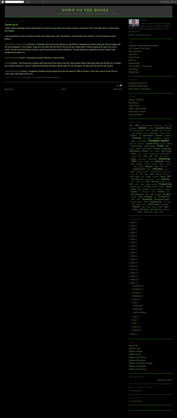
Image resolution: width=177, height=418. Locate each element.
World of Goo (148, 212)
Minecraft (166, 174)
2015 (133, 256)
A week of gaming (139, 312)
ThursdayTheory (164, 197)
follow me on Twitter (164, 380)
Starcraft (133, 197)
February (136, 330)
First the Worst (165, 153)
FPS (161, 156)
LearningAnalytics (155, 171)
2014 (133, 259)
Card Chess (133, 54)
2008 (133, 280)
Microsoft (159, 174)
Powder (7, 63)
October (136, 293)
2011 (133, 270)
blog (133, 133)
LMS (141, 174)
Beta (161, 130)
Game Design (152, 159)
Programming (165, 184)
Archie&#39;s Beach (163, 128)
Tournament (147, 199)
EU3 (151, 151)
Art (130, 130)
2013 (133, 263)
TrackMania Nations (136, 202)
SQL (152, 194)
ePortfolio (144, 151)
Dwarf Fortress (147, 148)
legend (165, 171)
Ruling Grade (133, 72)
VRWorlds (136, 207)
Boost (145, 133)
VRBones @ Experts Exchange (140, 363)
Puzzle (155, 186)
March (135, 327)
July (134, 303)
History (162, 164)
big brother (168, 130)
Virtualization (165, 204)
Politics (142, 184)
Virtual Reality (153, 204)
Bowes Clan (133, 346)
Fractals (166, 156)
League (132, 171)
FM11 (156, 156)
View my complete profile (140, 35)
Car (140, 135)
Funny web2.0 (142, 159)
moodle (148, 176)
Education (157, 149)
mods (142, 176)
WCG (166, 207)
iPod (161, 166)
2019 (133, 243)
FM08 (145, 156)
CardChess (159, 135)
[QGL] (131, 125)
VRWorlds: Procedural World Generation (144, 46)
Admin (166, 125)
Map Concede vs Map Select (139, 89)
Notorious (132, 60)
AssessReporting (138, 130)
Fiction (139, 153)
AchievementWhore (146, 125)
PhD (147, 182)
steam (140, 197)
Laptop (166, 169)
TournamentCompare (161, 199)
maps (146, 174)
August (136, 299)
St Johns (158, 194)
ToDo (133, 199)
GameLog (56, 77)
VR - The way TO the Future (139, 48)
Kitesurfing (157, 169)
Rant (138, 189)
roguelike (134, 192)
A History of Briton (135, 115)
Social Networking (136, 194)
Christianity (136, 138)
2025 (133, 226)
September (137, 296)
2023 (133, 233)
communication (142, 141)
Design (160, 146)
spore (147, 194)
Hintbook (147, 164)
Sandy (154, 192)
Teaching (148, 197)
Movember (156, 176)
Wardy (148, 207)
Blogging (139, 133)
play (168, 181)
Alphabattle (132, 128)
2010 (133, 273)
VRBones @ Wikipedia (137, 366)
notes (158, 179)
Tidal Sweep (133, 69)
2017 (133, 249)
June (135, 317)
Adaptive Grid (158, 125)
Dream (132, 148)
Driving (138, 148)
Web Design (144, 209)
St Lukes (166, 194)
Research (160, 189)
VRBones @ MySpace (137, 360)
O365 (132, 181)
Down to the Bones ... (88, 10)
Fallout (133, 154)
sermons (161, 192)
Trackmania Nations (12, 71)
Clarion (149, 138)
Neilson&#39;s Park (137, 179)
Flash (139, 156)
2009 (133, 276)
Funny (133, 159)
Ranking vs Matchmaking (138, 86)
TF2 (155, 197)
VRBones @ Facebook (137, 357)
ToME (138, 199)
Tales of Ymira (134, 106)
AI (170, 125)
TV (164, 202)
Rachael (161, 186)
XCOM (161, 212)
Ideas (135, 166)
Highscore (139, 164)
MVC (169, 176)
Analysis (142, 128)
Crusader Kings (152, 143)
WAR (143, 207)
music (163, 176)
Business (162, 133)
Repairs (153, 189)
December (137, 286)
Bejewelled (155, 130)
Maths (152, 174)
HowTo (168, 164)
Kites (149, 169)
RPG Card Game (135, 51)
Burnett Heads (153, 133)
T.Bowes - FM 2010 (136, 100)
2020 (133, 239)
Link (137, 174)
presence (154, 184)
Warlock (154, 207)
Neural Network (149, 179)
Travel (146, 202)
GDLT (134, 161)
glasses (140, 161)
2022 (133, 236)
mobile (137, 176)
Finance (145, 153)
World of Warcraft (11, 58)
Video (144, 204)
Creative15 (141, 143)
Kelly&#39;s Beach (139, 169)
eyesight (157, 151)
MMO (131, 176)
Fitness (134, 156)
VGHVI (138, 204)
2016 (133, 253)
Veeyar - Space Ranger (137, 109)
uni (133, 204)
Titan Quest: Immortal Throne (16, 44)
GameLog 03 (137, 306)
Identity (141, 166)
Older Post (118, 89)
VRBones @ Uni (135, 354)
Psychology (147, 186)
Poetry (136, 184)
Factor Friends (134, 57)
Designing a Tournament (138, 83)
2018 (133, 246)
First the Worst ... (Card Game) (140, 66)
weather (135, 209)
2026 (133, 222)
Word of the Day (156, 209)
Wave (160, 207)
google (147, 161)
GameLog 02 (11, 24)
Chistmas (168, 135)
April (135, 323)
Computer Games (44, 77)
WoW (155, 212)
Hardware (159, 161)
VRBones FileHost (136, 351)
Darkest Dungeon (149, 146)
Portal (148, 184)
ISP (166, 166)
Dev (167, 146)
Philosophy (155, 182)
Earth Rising (133, 103)
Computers (132, 143)
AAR (137, 125)
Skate (168, 192)
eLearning (166, 148)
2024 (133, 229)
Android (150, 128)
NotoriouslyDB (134, 63)
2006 (133, 334)
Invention (149, 166)
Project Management (135, 186)
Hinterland (155, 164)
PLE (131, 184)
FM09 (150, 156)
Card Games (148, 135)
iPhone (156, 166)
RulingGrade (146, 192)
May (135, 320)
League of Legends (142, 171)
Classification (157, 138)
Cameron (133, 135)
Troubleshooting (155, 202)
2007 (133, 283)
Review (167, 189)
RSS (118, 86)
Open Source (140, 181)
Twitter (169, 202)
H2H (152, 161)
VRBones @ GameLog (137, 369)
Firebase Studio (154, 153)
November (137, 289)
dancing (162, 143)
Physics (163, 181)
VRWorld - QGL (134, 349)
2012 (133, 266)
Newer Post (9, 89)
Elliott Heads (134, 151)
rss (140, 192)
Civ (144, 138)
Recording (145, 189)
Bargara (147, 130)
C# (168, 133)
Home (63, 89)
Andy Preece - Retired (137, 112)
